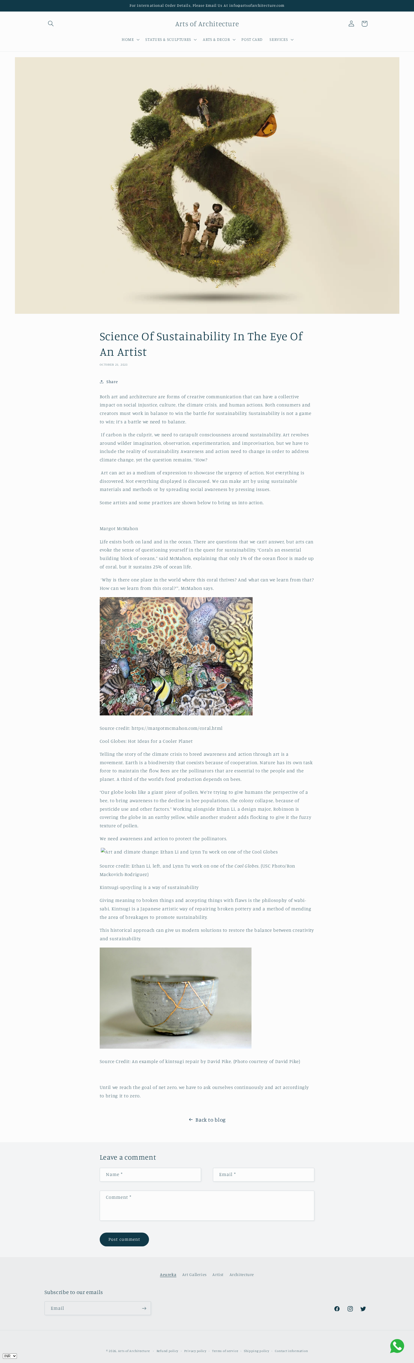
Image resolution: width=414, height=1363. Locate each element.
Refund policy (168, 1351)
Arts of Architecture (134, 1351)
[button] (50, 23)
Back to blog (210, 1119)
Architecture (242, 1274)
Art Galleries (194, 1274)
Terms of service (225, 1351)
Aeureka (168, 1274)
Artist (218, 1274)
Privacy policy (195, 1351)
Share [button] (112, 381)
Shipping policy (256, 1351)
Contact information (291, 1351)
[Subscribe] (143, 1308)
